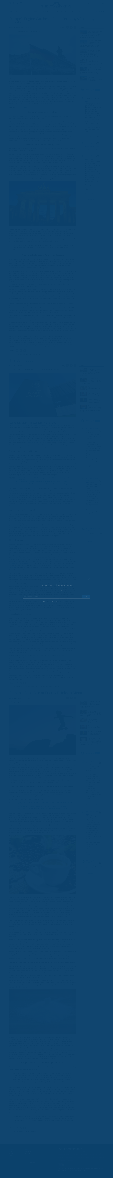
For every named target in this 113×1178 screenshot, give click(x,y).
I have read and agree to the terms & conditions (57, 602)
